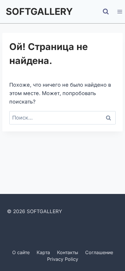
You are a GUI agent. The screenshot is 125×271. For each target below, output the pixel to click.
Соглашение (99, 252)
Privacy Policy (62, 259)
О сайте (21, 252)
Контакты (67, 252)
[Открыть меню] (119, 11)
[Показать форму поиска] (106, 11)
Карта (43, 252)
